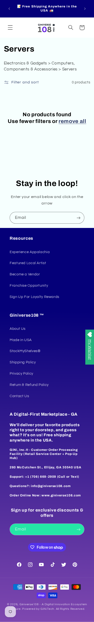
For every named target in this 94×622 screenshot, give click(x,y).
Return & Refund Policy (29, 385)
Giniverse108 (29, 604)
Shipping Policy (23, 362)
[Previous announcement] (9, 8)
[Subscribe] (78, 218)
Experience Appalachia (30, 252)
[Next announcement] (85, 8)
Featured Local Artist (28, 263)
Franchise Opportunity (29, 285)
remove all (72, 121)
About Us (18, 329)
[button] (10, 27)
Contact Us (19, 396)
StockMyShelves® (25, 351)
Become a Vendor (25, 274)
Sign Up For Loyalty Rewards (34, 297)
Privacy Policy (21, 373)
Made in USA (21, 340)
